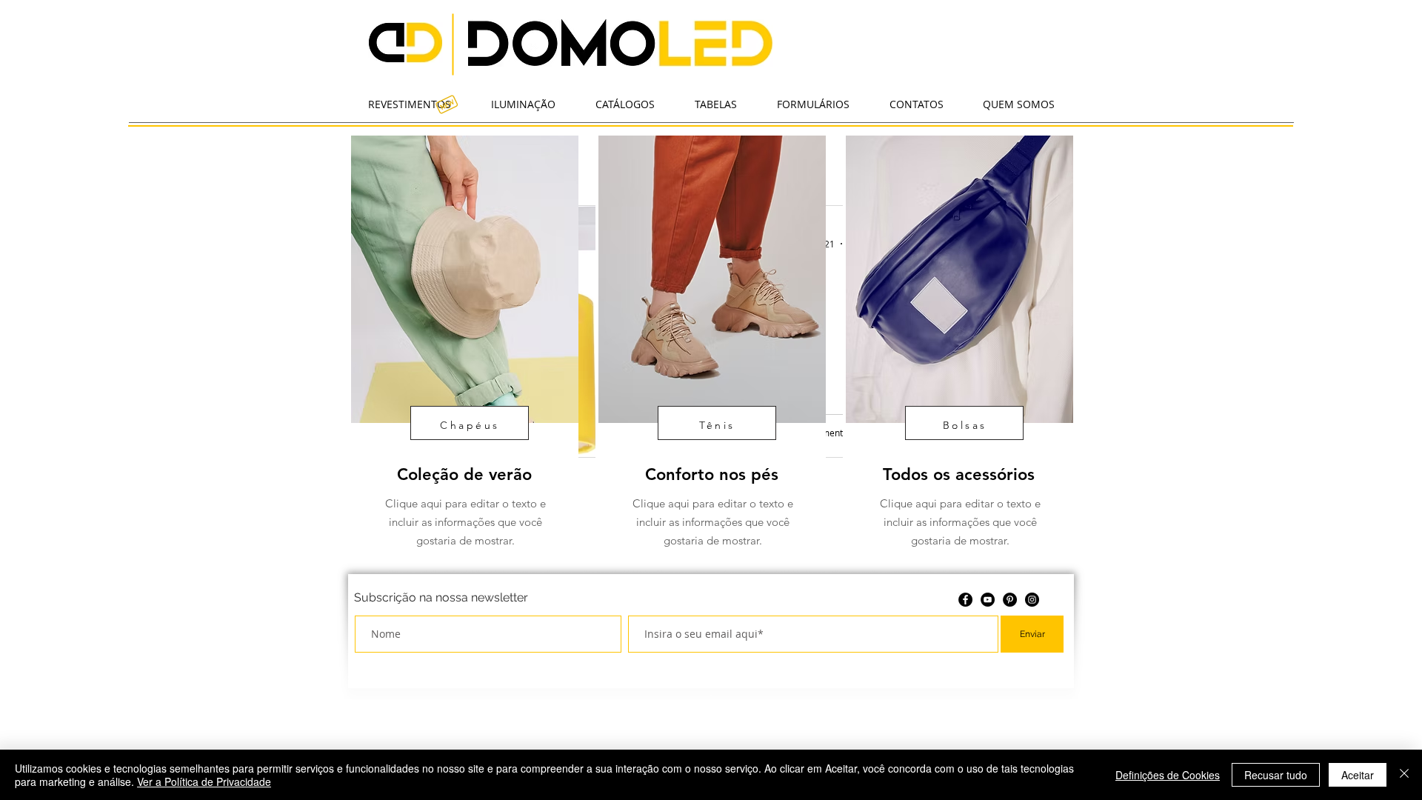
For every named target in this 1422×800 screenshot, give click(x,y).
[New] (446, 103)
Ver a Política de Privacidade (204, 781)
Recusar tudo (1275, 774)
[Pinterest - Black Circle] (1010, 600)
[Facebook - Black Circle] (965, 600)
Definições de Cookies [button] (1167, 774)
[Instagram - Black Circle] (1032, 600)
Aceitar (1357, 774)
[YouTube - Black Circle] (988, 600)
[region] (463, 352)
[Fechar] (1404, 774)
